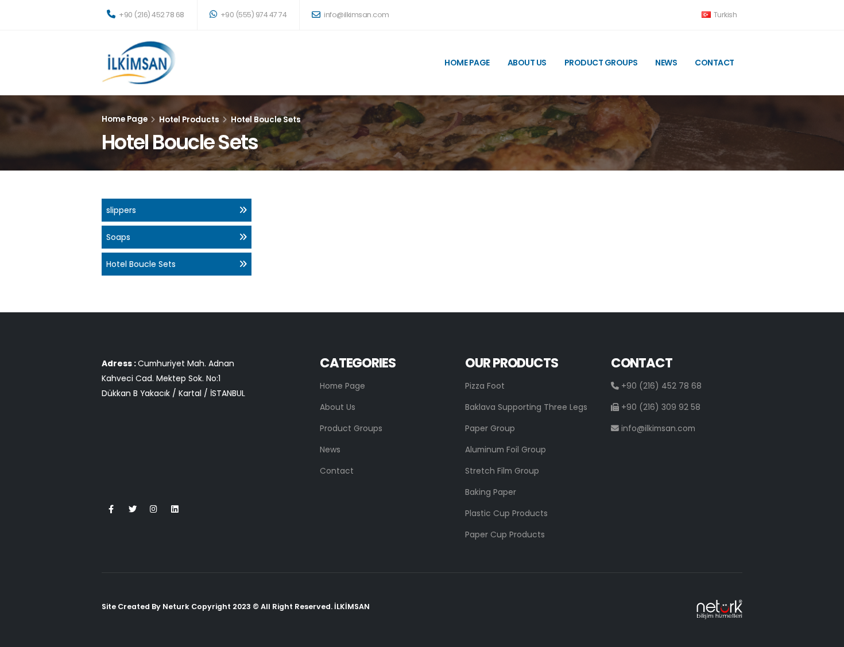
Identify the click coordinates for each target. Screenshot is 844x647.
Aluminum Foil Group (505, 449)
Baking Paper (490, 492)
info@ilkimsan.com (356, 15)
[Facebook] (111, 509)
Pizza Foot (485, 386)
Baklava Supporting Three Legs (526, 407)
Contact (714, 62)
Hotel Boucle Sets (141, 264)
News (666, 62)
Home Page (467, 62)
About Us (527, 62)
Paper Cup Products (505, 534)
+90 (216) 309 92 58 (659, 407)
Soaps (118, 237)
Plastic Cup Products (506, 513)
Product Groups (601, 62)
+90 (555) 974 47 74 (253, 15)
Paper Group (490, 428)
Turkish (724, 15)
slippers (121, 210)
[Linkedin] (174, 509)
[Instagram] (153, 509)
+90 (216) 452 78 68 (151, 15)
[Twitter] (132, 509)
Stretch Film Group (502, 470)
